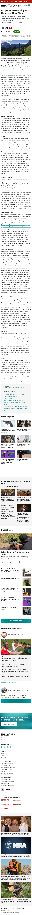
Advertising (4, 740)
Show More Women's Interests (18, 701)
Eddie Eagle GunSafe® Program (18, 690)
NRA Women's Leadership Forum (9, 767)
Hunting (6, 24)
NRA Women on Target (6, 772)
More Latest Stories (20, 621)
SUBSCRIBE (9, 724)
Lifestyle (6, 565)
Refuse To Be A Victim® (15, 634)
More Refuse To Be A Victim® (8, 682)
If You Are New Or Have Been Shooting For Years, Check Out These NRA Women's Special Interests (16, 901)
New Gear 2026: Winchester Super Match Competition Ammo (9, 589)
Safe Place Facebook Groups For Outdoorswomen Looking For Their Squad (14, 402)
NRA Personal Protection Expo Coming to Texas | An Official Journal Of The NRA (15, 677)
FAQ (9, 910)
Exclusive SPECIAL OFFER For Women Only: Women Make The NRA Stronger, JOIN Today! (15, 856)
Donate (20, 1)
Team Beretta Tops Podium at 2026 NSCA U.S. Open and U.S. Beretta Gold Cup (10, 570)
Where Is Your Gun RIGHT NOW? (8, 608)
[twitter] (7, 27)
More (10, 530)
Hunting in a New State (14, 387)
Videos (3, 755)
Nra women (8, 662)
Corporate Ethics (20, 908)
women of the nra (16, 662)
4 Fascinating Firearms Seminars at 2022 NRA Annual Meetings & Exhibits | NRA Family (15, 665)
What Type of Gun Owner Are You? (15, 553)
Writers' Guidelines (5, 742)
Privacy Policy (4, 908)
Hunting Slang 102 (9, 398)
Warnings (3, 910)
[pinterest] (10, 27)
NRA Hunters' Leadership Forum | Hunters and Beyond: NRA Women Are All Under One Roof (16, 658)
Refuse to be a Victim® (6, 769)
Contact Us (3, 738)
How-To (11, 24)
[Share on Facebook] (3, 27)
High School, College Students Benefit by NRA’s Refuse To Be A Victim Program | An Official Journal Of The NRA (15, 671)
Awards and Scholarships (7, 763)
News (2, 24)
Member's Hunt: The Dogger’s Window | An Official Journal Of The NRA (7, 500)
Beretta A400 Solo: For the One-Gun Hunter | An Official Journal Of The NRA (24, 500)
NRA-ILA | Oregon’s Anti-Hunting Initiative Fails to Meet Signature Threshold (8, 516)
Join (12, 1)
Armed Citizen (4, 758)
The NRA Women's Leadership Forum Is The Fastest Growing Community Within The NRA (15, 834)
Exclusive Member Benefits (7, 781)
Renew (15, 1)
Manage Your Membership (7, 786)
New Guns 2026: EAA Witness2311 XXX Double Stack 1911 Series (10, 599)
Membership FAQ (5, 783)
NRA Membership (5, 765)
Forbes (11, 75)
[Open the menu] (29, 5)
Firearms (11, 565)
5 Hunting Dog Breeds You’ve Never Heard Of (10, 579)
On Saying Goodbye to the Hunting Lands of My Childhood (14, 395)
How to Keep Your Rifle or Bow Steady (15, 407)
